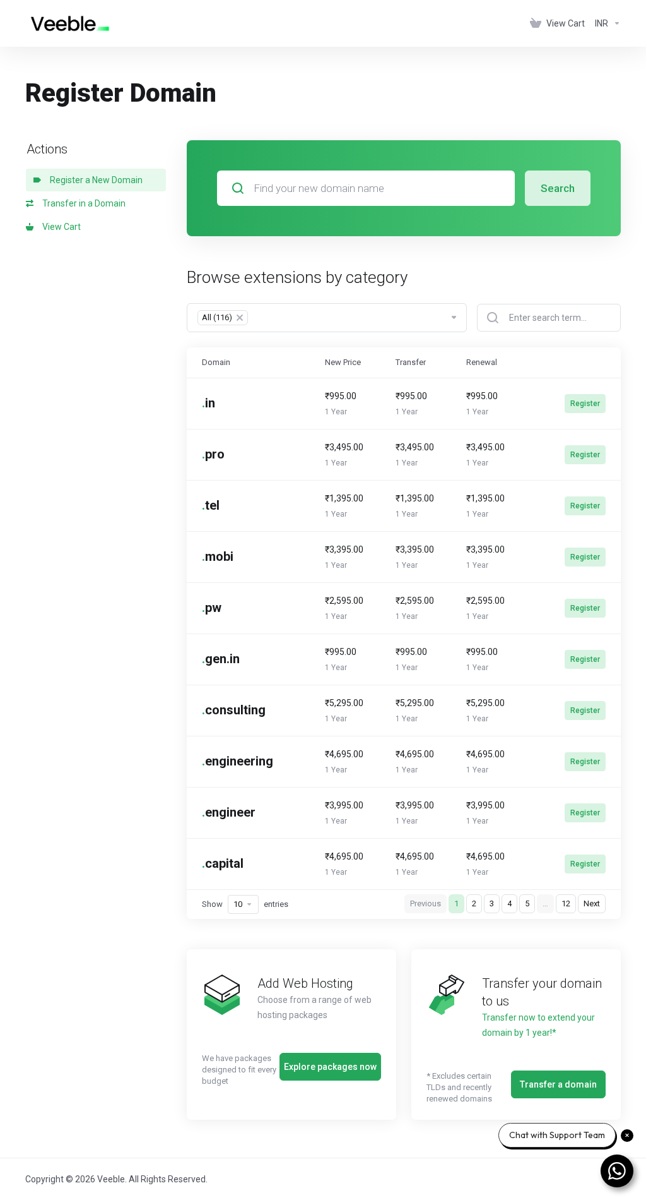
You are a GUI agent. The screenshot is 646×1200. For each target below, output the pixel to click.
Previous (425, 903)
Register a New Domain (94, 180)
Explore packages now (330, 1067)
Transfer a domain (558, 1084)
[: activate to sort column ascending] (576, 362)
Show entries (245, 904)
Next (592, 903)
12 (565, 903)
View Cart (59, 227)
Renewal (481, 362)
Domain (216, 362)
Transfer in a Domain (82, 203)
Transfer (411, 362)
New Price (343, 362)
